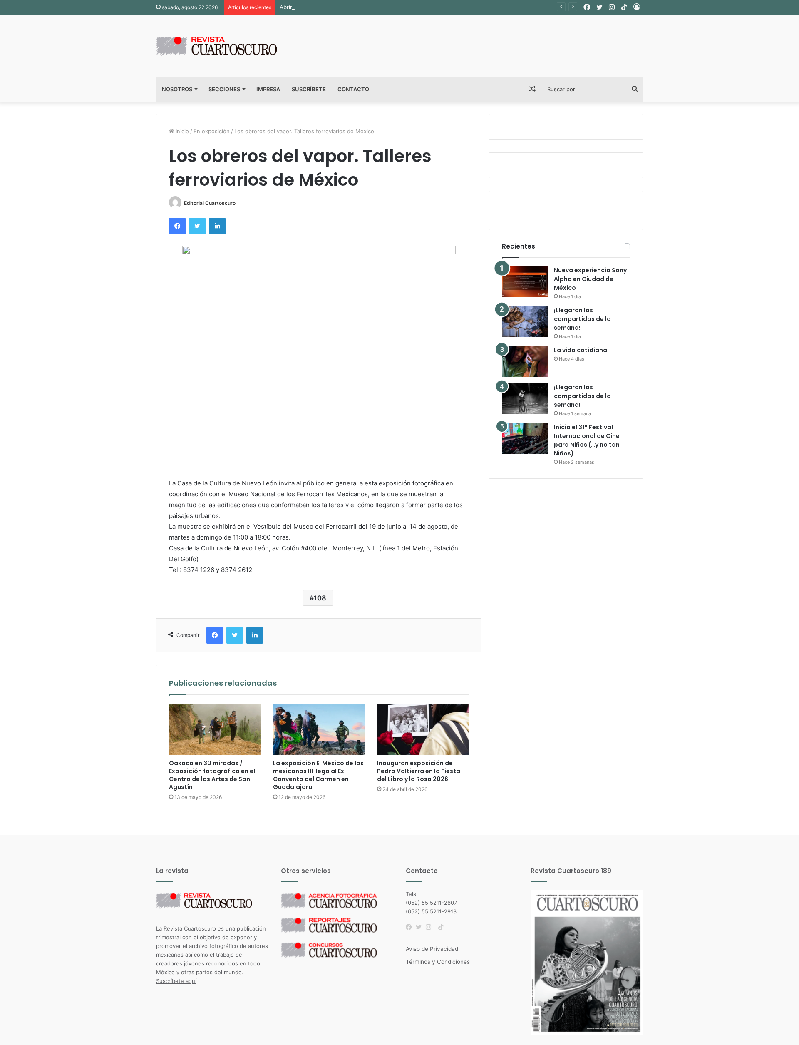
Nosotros (177, 89)
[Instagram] (431, 927)
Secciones (224, 89)
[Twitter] (421, 927)
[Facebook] (411, 927)
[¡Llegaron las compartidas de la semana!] (525, 321)
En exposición (212, 131)
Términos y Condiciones (438, 961)
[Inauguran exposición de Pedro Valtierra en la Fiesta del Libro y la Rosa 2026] (423, 729)
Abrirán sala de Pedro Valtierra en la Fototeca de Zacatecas (356, 7)
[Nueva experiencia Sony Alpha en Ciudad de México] (525, 281)
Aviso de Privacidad (432, 948)
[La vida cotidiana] (525, 361)
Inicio (181, 131)
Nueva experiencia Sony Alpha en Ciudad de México (590, 279)
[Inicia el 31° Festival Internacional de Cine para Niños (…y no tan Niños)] (525, 438)
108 (320, 598)
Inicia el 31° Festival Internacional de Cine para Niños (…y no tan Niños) (587, 440)
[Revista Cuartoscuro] (227, 46)
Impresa (268, 89)
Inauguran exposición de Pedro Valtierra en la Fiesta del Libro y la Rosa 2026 (418, 771)
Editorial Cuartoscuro (210, 203)
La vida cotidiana (580, 350)
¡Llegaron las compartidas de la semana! (582, 319)
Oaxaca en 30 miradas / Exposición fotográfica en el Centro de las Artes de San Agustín (212, 775)
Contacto (353, 89)
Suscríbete (309, 89)
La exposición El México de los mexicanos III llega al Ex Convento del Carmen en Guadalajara (318, 775)
